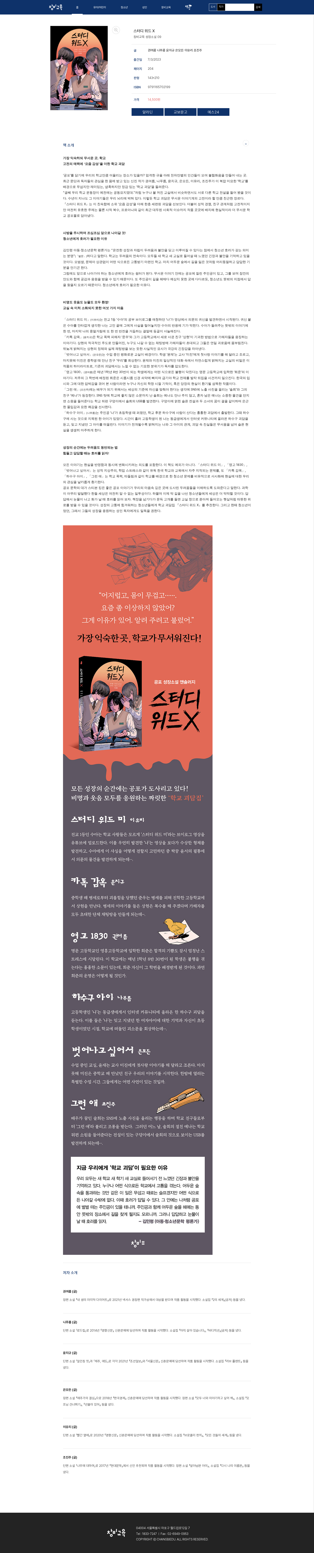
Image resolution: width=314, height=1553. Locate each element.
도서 (213, 6)
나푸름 (161, 50)
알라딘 (147, 112)
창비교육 (166, 7)
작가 (221, 6)
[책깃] (188, 7)
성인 (144, 7)
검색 (258, 7)
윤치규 (170, 50)
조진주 (198, 50)
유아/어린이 (99, 7)
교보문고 (180, 112)
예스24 (213, 112)
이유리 (189, 50)
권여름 (152, 50)
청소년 (124, 7)
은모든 (180, 50)
